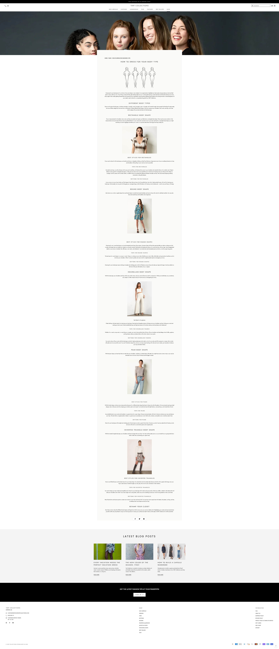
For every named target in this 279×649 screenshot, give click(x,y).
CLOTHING (124, 9)
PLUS (142, 9)
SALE (140, 632)
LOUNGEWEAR (134, 9)
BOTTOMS (141, 618)
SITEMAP (257, 627)
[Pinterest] (13, 623)
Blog (110, 58)
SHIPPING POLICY (260, 615)
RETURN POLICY (259, 618)
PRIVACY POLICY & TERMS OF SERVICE (264, 620)
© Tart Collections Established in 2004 (17, 644)
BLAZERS (141, 620)
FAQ (256, 611)
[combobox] (262, 6)
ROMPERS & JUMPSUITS (144, 623)
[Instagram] (6, 623)
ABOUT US (258, 613)
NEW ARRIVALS (113, 9)
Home (106, 58)
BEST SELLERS (160, 9)
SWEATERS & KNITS (143, 627)
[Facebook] (9, 623)
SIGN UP (138, 595)
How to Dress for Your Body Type (121, 58)
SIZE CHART (258, 625)
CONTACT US (9, 609)
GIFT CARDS (258, 623)
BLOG (168, 9)
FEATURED (150, 9)
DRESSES (141, 613)
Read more (96, 574)
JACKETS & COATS (143, 625)
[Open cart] (274, 5)
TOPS (140, 615)
